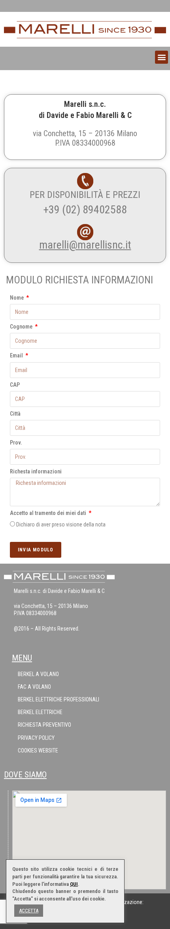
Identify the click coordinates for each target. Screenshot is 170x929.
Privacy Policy (36, 738)
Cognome (22, 326)
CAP (15, 385)
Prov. (16, 442)
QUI (74, 884)
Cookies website (38, 750)
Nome (17, 297)
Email (17, 355)
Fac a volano (34, 687)
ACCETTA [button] (28, 911)
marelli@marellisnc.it (85, 244)
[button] (161, 57)
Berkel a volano (38, 674)
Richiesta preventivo (44, 725)
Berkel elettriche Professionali (58, 699)
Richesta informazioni (36, 471)
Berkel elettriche (40, 712)
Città (15, 413)
